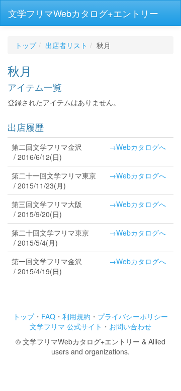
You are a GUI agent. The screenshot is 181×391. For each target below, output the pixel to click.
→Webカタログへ (137, 147)
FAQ (48, 316)
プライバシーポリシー (133, 316)
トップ (25, 45)
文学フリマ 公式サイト (66, 326)
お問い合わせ (130, 326)
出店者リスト (66, 45)
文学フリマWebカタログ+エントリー (83, 13)
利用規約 (76, 316)
